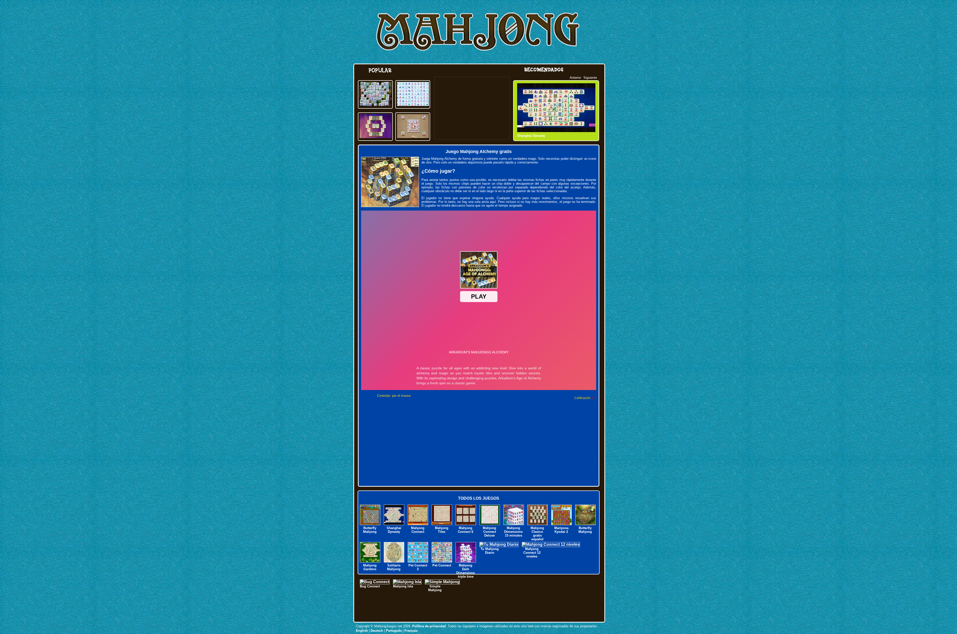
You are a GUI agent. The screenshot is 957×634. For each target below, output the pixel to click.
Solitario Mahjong (393, 567)
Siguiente (590, 77)
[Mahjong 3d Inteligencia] (376, 104)
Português (394, 631)
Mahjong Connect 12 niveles (532, 552)
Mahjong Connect (417, 530)
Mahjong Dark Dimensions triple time (465, 570)
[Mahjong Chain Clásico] (413, 104)
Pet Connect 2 (417, 567)
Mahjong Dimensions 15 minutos (513, 531)
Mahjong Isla (403, 586)
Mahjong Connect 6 (465, 530)
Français (411, 631)
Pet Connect (441, 565)
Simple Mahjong (435, 588)
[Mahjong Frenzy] (376, 137)
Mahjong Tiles (528, 136)
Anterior (575, 77)
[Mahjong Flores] (413, 137)
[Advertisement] (471, 108)
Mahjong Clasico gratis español (537, 533)
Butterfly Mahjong (370, 530)
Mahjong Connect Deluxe (489, 531)
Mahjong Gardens (370, 567)
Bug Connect (370, 586)
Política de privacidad (429, 626)
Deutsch (377, 631)
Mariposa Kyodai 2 (561, 530)
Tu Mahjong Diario (489, 551)
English (362, 631)
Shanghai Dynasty (394, 530)
